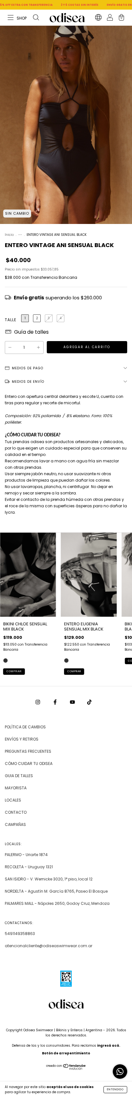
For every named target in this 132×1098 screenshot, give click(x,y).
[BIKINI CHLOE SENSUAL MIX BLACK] (5, 660)
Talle (10, 319)
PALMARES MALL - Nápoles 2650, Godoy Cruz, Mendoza (57, 903)
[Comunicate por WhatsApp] (120, 1071)
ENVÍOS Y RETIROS (21, 739)
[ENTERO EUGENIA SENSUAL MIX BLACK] (66, 660)
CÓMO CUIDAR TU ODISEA (29, 763)
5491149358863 (20, 933)
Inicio (9, 234)
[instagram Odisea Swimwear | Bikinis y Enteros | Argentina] (38, 702)
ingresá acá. (108, 1045)
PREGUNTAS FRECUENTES (28, 751)
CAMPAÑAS (15, 824)
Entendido (115, 1089)
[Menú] (17, 18)
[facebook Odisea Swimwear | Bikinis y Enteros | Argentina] (55, 702)
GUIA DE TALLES (19, 775)
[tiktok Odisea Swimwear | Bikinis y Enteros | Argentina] (89, 702)
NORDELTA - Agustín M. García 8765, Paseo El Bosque (56, 891)
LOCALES (13, 800)
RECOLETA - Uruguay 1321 (29, 867)
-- (20, 234)
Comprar (14, 671)
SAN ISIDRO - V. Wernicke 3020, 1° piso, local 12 (49, 879)
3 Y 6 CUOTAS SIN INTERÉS (62, 5)
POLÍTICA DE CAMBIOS (25, 727)
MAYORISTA (16, 788)
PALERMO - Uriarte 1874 (26, 854)
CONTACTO (16, 812)
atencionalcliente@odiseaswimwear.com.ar (48, 945)
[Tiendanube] (66, 1068)
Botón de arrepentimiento (66, 1053)
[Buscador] (36, 18)
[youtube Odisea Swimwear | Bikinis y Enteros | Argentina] (73, 702)
